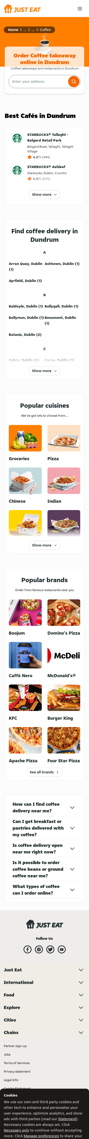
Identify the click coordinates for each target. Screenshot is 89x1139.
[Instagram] (39, 949)
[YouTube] (61, 949)
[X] (50, 949)
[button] (74, 81)
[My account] (80, 8)
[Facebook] (27, 949)
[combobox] (37, 81)
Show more (42, 194)
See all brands (42, 772)
